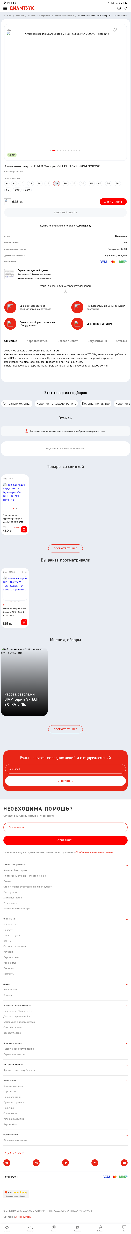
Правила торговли (13, 1102)
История (8, 951)
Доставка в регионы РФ (16, 1016)
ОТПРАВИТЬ (65, 780)
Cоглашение (10, 1113)
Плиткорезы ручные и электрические (24, 875)
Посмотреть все (66, 548)
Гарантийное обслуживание (18, 1048)
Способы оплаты (12, 1027)
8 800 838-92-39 (25, 278)
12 (30, 183)
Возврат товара (12, 1032)
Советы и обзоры (13, 1086)
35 (91, 183)
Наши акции (10, 989)
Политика (8, 1107)
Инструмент (10, 892)
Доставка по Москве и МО (17, 1010)
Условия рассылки (13, 1118)
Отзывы (121, 341)
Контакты (8, 973)
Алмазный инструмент (16, 870)
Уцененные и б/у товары (16, 908)
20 (65, 183)
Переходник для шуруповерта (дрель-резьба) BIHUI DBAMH (13, 518)
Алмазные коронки (17, 403)
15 (47, 183)
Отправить (65, 840)
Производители (12, 1096)
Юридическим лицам (15, 1140)
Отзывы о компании (14, 946)
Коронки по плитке (96, 403)
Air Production (23, 1216)
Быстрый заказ (65, 212)
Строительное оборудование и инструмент (27, 886)
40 (99, 183)
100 (17, 189)
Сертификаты (11, 957)
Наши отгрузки (11, 935)
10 (22, 183)
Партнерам (9, 1091)
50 (108, 183)
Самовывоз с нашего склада (19, 1021)
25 (74, 183)
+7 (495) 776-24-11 (116, 2)
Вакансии (8, 968)
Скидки (7, 995)
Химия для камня (12, 897)
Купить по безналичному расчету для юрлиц (65, 225)
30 (82, 183)
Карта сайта (10, 1124)
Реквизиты (9, 962)
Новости (8, 929)
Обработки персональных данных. (94, 852)
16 (56, 183)
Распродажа (10, 903)
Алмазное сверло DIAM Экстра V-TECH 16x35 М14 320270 (14, 612)
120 (27, 189)
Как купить (9, 924)
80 (7, 189)
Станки (7, 881)
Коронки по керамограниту (56, 403)
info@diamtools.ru (43, 278)
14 (39, 183)
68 (117, 183)
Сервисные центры (14, 1054)
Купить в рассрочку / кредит (19, 1070)
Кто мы (7, 940)
